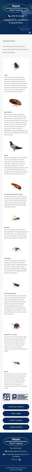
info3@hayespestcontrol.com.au (17, 451)
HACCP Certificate (16, 420)
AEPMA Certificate (16, 427)
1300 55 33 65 (17, 16)
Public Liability (16, 413)
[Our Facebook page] (19, 460)
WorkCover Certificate (16, 407)
